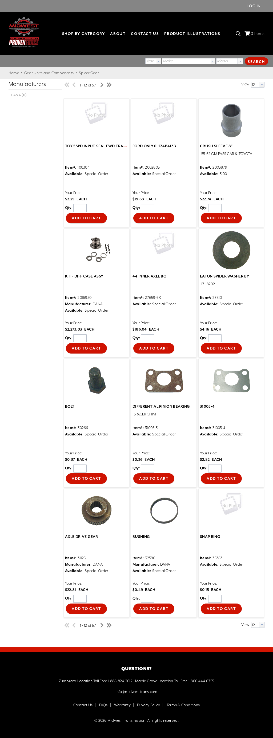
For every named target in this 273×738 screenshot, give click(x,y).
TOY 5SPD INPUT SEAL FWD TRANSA (98, 146)
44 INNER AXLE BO (149, 276)
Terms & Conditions (183, 705)
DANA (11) (19, 95)
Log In (254, 6)
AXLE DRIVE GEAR (81, 536)
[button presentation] (158, 61)
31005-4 (207, 406)
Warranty (122, 705)
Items (257, 33)
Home (14, 73)
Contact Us (83, 705)
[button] (256, 61)
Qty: (69, 207)
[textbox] (186, 61)
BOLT (69, 406)
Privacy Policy (148, 705)
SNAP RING (210, 536)
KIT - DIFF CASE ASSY (84, 276)
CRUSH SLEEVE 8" (216, 146)
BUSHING (141, 536)
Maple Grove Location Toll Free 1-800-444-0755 (174, 681)
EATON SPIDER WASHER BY (224, 276)
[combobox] (153, 61)
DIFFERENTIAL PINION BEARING (161, 406)
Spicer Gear (88, 73)
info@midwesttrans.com (136, 691)
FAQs (103, 705)
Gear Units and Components (48, 73)
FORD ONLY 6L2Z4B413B (154, 146)
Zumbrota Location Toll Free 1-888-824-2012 (96, 681)
